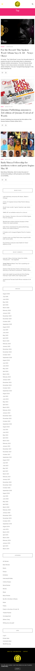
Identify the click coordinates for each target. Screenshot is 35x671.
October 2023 (6, 388)
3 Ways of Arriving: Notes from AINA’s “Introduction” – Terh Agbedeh (15, 259)
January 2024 (6, 379)
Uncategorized (7, 616)
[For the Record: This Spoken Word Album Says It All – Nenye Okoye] (17, 31)
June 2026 (6, 299)
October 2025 (6, 321)
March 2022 (6, 440)
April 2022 (5, 438)
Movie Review (6, 585)
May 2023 (5, 401)
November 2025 (7, 318)
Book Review (6, 564)
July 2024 (5, 363)
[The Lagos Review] (17, 4)
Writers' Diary (6, 619)
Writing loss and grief (8, 623)
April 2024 (5, 371)
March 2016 (6, 537)
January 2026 (6, 313)
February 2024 (7, 377)
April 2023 (5, 404)
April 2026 (5, 305)
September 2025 (7, 324)
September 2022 (7, 424)
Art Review (6, 561)
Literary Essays (7, 582)
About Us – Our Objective (14, 651)
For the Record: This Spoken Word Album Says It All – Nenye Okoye (17, 52)
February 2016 (7, 540)
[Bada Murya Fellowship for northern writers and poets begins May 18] (17, 144)
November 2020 (7, 485)
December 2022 (7, 415)
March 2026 (6, 307)
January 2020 (6, 512)
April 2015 (5, 546)
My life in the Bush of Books (10, 599)
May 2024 (5, 368)
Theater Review (7, 612)
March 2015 (6, 548)
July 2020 (5, 496)
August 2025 (6, 327)
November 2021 (7, 451)
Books (4, 568)
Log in (4, 635)
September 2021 (7, 457)
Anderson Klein (7, 268)
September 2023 (7, 390)
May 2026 (5, 302)
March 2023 (6, 407)
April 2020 (5, 504)
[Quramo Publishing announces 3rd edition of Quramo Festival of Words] (17, 91)
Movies (5, 588)
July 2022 (5, 429)
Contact (25, 651)
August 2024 (6, 360)
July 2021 (5, 462)
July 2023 (5, 396)
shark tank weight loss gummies (11, 274)
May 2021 (5, 468)
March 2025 (6, 341)
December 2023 (7, 382)
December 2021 (7, 449)
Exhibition (5, 575)
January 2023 (6, 413)
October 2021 (6, 454)
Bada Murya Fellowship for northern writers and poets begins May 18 (17, 165)
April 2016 (5, 534)
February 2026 (7, 310)
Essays (5, 571)
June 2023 (6, 399)
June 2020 (6, 498)
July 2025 (5, 329)
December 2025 (7, 316)
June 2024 (6, 365)
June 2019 (5, 529)
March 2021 (6, 474)
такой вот (5, 279)
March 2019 (6, 532)
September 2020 (7, 490)
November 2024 (7, 352)
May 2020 (5, 501)
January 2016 (6, 543)
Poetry (2, 46)
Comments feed (7, 641)
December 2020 (7, 482)
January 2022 (6, 446)
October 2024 (6, 354)
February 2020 (7, 510)
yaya (4, 258)
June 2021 (5, 465)
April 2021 (5, 471)
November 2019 (7, 518)
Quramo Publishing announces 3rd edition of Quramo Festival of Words (17, 112)
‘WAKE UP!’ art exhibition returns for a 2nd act (15, 212)
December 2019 (7, 515)
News (2, 106)
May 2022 (5, 435)
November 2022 (7, 418)
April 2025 (5, 338)
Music (4, 592)
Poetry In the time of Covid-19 (11, 609)
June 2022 (5, 432)
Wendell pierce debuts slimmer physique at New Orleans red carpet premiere (15, 222)
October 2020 (6, 487)
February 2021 (6, 476)
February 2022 (7, 443)
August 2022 (6, 426)
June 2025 (6, 332)
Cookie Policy (4, 666)
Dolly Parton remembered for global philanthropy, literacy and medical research (16, 227)
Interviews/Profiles (8, 578)
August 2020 (6, 493)
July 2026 (5, 296)
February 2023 (7, 410)
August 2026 (6, 293)
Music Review (6, 595)
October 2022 (6, 421)
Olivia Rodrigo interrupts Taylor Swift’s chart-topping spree (16, 274)
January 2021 (6, 479)
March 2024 (6, 374)
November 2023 (7, 385)
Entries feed (6, 638)
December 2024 (7, 349)
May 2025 (5, 335)
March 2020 (6, 507)
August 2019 (6, 526)
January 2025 (6, 346)
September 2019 (7, 523)
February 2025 (7, 343)
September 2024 (7, 357)
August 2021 (6, 460)
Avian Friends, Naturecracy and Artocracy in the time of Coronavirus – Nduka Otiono (17, 269)
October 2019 (6, 521)
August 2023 (6, 393)
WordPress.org (7, 644)
